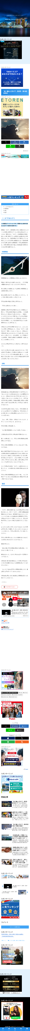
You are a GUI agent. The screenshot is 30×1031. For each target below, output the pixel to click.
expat (21, 692)
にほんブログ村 (5, 622)
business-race (5, 697)
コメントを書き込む (15, 927)
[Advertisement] (15, 178)
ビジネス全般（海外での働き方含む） (10, 692)
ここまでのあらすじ (9, 206)
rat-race (25, 692)
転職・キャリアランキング (7, 629)
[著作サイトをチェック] (8, 738)
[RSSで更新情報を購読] (22, 741)
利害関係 (6, 208)
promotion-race (14, 697)
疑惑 (5, 212)
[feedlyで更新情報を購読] (8, 741)
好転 (5, 210)
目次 (13, 204)
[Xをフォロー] (22, 738)
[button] (19, 146)
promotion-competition (17, 694)
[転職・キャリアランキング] (5, 627)
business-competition (7, 694)
